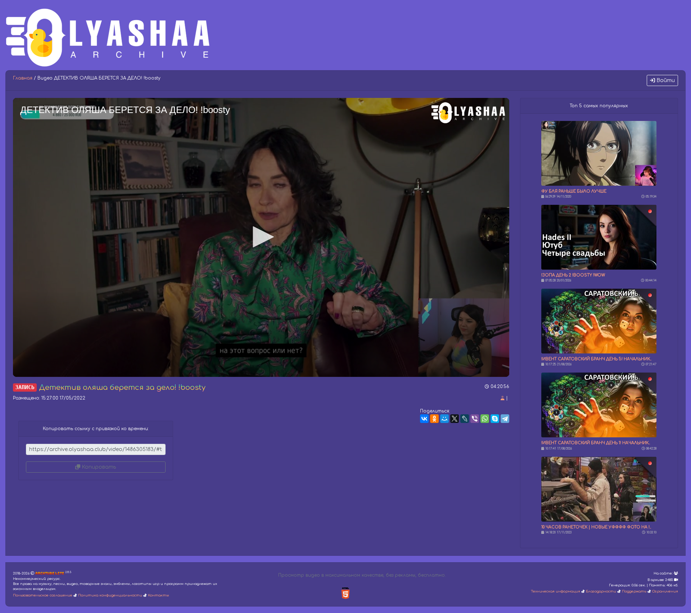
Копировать (98, 467)
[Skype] (495, 418)
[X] (454, 418)
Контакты (158, 595)
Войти (665, 80)
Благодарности (601, 591)
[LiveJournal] (464, 418)
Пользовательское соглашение (42, 595)
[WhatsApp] (484, 418)
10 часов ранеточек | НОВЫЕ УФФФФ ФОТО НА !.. (596, 527)
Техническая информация (555, 591)
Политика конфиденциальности (110, 595)
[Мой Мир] (444, 418)
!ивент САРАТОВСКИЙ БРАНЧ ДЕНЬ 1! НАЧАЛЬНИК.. (595, 443)
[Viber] (474, 418)
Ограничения (665, 591)
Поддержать (634, 591)
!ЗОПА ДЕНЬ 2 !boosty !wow (573, 275)
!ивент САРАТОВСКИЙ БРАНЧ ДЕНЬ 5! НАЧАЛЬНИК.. (596, 359)
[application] (261, 237)
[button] (261, 237)
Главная (22, 78)
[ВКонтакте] (424, 418)
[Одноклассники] (434, 418)
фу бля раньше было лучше (573, 191)
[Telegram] (505, 418)
